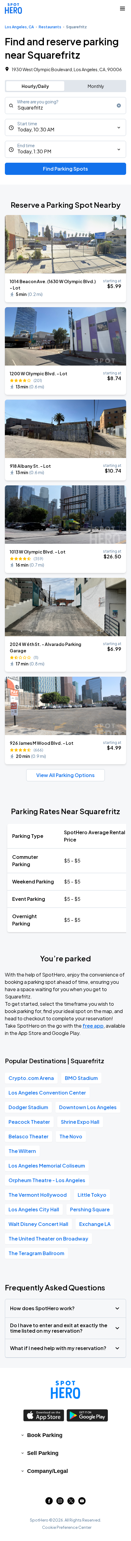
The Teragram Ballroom (36, 1253)
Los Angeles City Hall (34, 1209)
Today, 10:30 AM (35, 129)
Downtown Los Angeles (88, 1107)
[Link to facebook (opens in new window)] (49, 1502)
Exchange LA (95, 1224)
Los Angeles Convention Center (47, 1092)
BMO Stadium (81, 1078)
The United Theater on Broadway (48, 1238)
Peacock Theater (29, 1122)
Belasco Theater (28, 1136)
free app (93, 1025)
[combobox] (65, 105)
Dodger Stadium (28, 1107)
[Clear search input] (118, 105)
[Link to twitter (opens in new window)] (71, 1502)
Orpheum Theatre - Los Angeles (47, 1180)
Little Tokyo (92, 1195)
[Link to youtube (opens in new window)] (82, 1502)
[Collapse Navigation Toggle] (122, 8)
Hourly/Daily (35, 86)
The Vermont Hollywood (38, 1195)
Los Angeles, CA (19, 27)
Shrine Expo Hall (80, 1122)
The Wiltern (22, 1151)
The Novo (70, 1136)
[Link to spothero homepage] (65, 1389)
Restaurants (50, 27)
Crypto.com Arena (31, 1078)
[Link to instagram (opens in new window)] (60, 1502)
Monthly (96, 86)
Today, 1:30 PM (34, 151)
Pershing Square (90, 1209)
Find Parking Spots (65, 168)
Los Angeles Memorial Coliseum (47, 1165)
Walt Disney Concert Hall (38, 1224)
